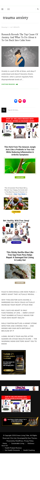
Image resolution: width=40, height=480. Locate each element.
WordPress (19, 441)
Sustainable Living (17, 443)
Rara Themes (32, 438)
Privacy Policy (28, 441)
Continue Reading (8, 84)
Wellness (30, 443)
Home (5, 443)
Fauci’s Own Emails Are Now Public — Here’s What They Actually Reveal (19, 293)
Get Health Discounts (12, 450)
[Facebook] (15, 100)
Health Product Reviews (13, 448)
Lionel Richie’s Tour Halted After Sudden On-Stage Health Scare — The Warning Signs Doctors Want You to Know (19, 340)
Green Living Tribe (22, 435)
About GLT (4, 446)
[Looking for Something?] (21, 110)
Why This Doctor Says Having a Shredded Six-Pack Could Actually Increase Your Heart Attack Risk (18, 302)
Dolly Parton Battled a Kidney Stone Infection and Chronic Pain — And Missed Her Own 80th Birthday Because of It (19, 327)
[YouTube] (20, 100)
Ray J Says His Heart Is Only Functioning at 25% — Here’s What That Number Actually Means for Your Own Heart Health (17, 314)
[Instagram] (24, 100)
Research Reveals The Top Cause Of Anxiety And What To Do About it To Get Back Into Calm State (19, 37)
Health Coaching (29, 450)
